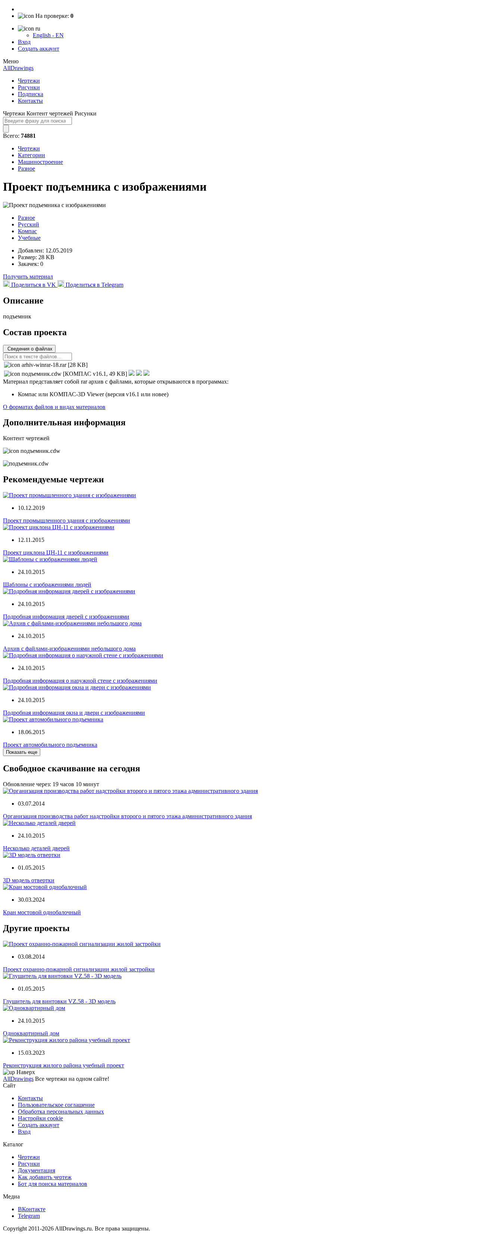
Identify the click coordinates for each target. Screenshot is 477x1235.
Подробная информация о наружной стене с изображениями (80, 680)
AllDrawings (18, 68)
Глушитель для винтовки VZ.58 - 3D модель (59, 1001)
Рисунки (29, 87)
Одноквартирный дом (31, 1033)
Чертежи (29, 80)
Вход (24, 42)
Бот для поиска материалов (52, 1184)
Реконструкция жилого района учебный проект (63, 1065)
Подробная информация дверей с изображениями (66, 616)
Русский (28, 224)
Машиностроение (40, 162)
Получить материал (28, 276)
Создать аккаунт (38, 48)
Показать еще (21, 752)
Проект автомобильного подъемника (50, 745)
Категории (31, 155)
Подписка (30, 94)
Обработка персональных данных (61, 1111)
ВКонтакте (31, 1209)
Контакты (30, 101)
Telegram (29, 1216)
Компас (27, 231)
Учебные (29, 238)
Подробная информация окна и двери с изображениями (74, 712)
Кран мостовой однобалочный (42, 912)
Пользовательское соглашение (56, 1105)
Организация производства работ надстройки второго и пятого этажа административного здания (127, 816)
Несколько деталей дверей (36, 848)
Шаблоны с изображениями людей (47, 584)
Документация (36, 1170)
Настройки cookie (40, 1118)
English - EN (48, 35)
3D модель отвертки (28, 880)
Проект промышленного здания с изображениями (66, 520)
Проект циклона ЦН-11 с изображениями (55, 552)
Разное (26, 168)
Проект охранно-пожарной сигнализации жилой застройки (79, 969)
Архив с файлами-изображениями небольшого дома (69, 648)
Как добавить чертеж (45, 1177)
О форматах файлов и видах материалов (54, 407)
